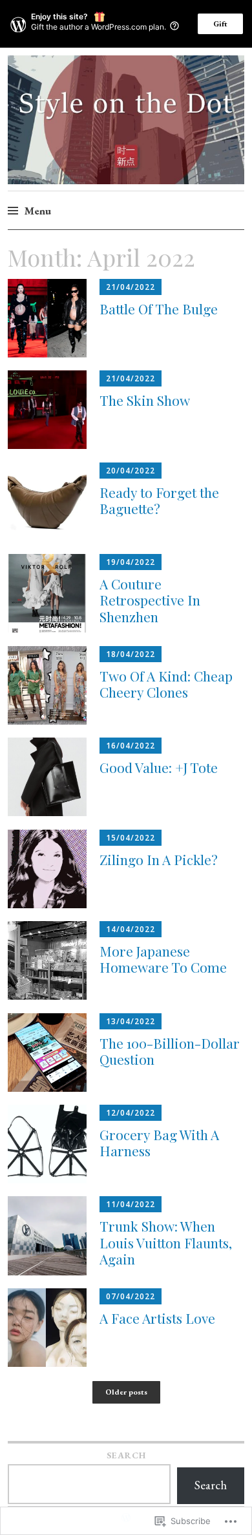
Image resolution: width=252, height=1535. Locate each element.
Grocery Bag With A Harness (159, 1142)
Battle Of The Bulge (159, 309)
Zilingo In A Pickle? (159, 859)
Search (126, 1455)
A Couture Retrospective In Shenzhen (150, 600)
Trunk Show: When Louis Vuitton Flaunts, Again (166, 1242)
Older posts (126, 1392)
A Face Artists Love (157, 1318)
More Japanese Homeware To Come (163, 959)
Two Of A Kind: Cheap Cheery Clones (166, 684)
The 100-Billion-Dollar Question (170, 1051)
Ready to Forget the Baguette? (159, 500)
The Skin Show (145, 400)
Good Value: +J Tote (159, 767)
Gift (220, 24)
